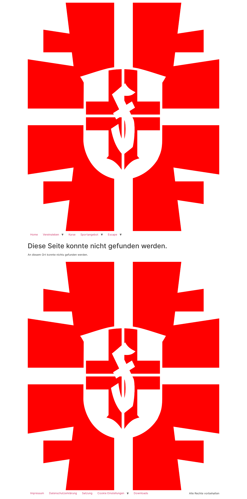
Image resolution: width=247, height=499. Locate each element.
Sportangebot (89, 234)
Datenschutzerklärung (63, 493)
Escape (112, 234)
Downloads (141, 493)
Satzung (87, 493)
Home (34, 234)
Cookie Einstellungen (110, 493)
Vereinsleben (51, 234)
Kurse (72, 234)
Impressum (37, 493)
